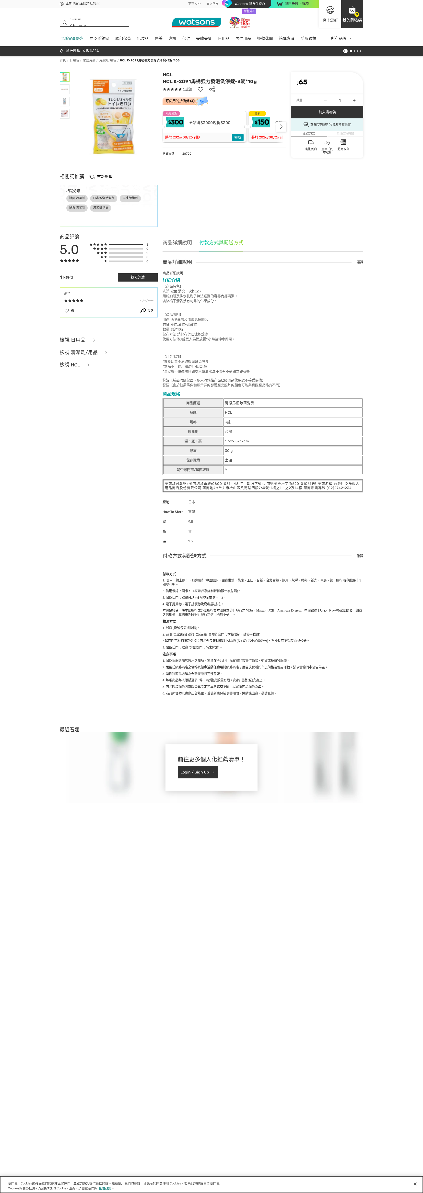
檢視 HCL (70, 364)
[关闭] (415, 1184)
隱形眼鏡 (308, 38)
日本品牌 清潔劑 (103, 198)
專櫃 (172, 38)
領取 (237, 137)
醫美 (159, 38)
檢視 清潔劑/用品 (79, 352)
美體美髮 (204, 38)
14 (205, 591)
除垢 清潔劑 (77, 207)
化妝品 (143, 38)
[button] (352, 14)
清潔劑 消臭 (100, 207)
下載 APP (194, 4)
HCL (168, 75)
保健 (186, 38)
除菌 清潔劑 (77, 198)
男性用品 (243, 38)
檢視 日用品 (73, 340)
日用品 (224, 38)
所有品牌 (339, 38)
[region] (211, 1184)
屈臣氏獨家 (99, 38)
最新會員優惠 (72, 38)
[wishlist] (200, 89)
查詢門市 (212, 4)
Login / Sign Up (194, 772)
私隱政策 (105, 1188)
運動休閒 (265, 38)
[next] (281, 127)
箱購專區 (286, 38)
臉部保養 (123, 38)
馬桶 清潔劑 (130, 198)
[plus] (354, 100)
